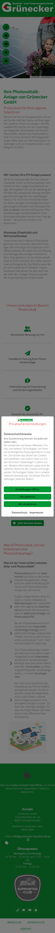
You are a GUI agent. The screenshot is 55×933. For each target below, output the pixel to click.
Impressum (36, 512)
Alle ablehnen (27, 496)
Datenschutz (19, 512)
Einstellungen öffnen (27, 489)
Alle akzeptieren (27, 504)
